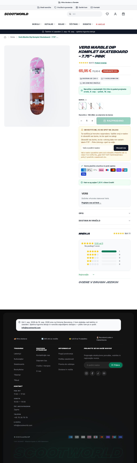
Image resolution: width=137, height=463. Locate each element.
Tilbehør (17, 375)
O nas (38, 371)
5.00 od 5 (99, 243)
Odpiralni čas (41, 360)
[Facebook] (92, 373)
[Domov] (5, 37)
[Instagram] (86, 373)
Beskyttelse (19, 369)
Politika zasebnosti (66, 359)
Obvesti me (121, 148)
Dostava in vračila (65, 369)
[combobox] (86, 14)
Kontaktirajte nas (43, 355)
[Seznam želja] (107, 14)
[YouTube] (104, 373)
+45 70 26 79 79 (21, 417)
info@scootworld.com (31, 328)
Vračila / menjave (43, 366)
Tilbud (16, 380)
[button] (93, 251)
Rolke (12, 37)
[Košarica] (123, 14)
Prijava (117, 365)
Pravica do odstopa (66, 364)
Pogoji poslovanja (65, 354)
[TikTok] (98, 373)
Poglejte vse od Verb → (91, 203)
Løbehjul (17, 354)
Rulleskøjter (19, 359)
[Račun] (115, 14)
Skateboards (19, 364)
